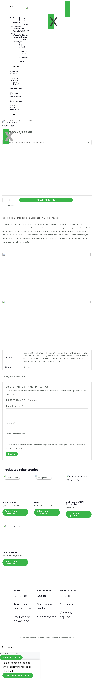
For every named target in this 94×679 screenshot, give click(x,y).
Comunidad (14, 66)
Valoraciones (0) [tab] (50, 218)
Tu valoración (14, 406)
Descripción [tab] (8, 218)
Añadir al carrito (46, 200)
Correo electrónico (15, 434)
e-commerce (46, 617)
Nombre (10, 423)
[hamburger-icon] (19, 6)
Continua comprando (18, 675)
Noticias (66, 595)
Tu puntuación (15, 399)
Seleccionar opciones (11, 512)
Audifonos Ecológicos (24, 52)
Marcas (12, 7)
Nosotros (67, 604)
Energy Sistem (22, 19)
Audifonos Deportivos (24, 30)
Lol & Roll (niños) (22, 44)
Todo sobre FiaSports (14, 107)
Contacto (20, 595)
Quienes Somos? (14, 73)
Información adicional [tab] (28, 218)
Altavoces (23, 24)
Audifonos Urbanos (23, 36)
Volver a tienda (11, 657)
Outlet (12, 114)
